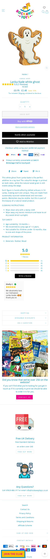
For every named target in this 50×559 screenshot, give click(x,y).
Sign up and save (25, 533)
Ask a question (25, 323)
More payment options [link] (25, 127)
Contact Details (25, 540)
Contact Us (24, 509)
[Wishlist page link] (44, 7)
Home (24, 74)
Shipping (21, 93)
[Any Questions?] (25, 471)
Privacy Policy (25, 513)
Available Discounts (25, 318)
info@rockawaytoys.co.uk (37, 490)
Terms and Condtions (25, 517)
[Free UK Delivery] (25, 422)
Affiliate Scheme (25, 525)
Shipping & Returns (25, 521)
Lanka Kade (25, 78)
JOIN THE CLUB (13, 554)
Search (25, 505)
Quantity (25, 102)
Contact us (24, 397)
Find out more (25, 452)
